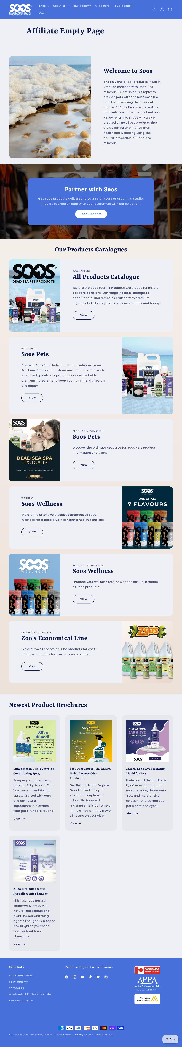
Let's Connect (91, 214)
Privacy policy (83, 1034)
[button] (44, 6)
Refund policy (64, 1034)
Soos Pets (23, 1034)
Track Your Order (21, 975)
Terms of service (103, 1034)
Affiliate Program (21, 1000)
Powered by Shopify (41, 1034)
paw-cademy (18, 982)
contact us (16, 988)
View (83, 315)
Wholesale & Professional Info (30, 994)
